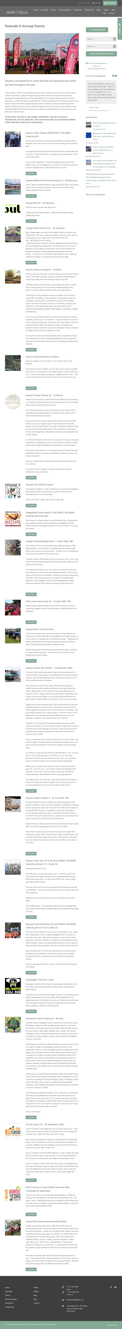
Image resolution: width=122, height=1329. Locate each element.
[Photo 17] (13, 986)
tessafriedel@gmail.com (75, 1300)
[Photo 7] (13, 401)
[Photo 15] (13, 867)
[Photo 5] (13, 276)
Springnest (40, 1324)
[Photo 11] (13, 607)
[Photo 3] (13, 209)
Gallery (106, 10)
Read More (31, 173)
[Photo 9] (13, 519)
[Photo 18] (13, 1025)
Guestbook (78, 10)
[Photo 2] (13, 187)
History (53, 10)
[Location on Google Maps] (93, 3)
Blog (113, 10)
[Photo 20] (13, 1193)
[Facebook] (96, 3)
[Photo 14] (13, 804)
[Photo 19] (13, 1131)
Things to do (89, 10)
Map (104, 13)
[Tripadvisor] (99, 3)
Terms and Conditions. (50, 1324)
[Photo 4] (13, 234)
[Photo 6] (13, 363)
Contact (112, 13)
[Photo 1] (13, 139)
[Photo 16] (13, 930)
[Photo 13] (13, 674)
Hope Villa (44, 10)
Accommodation (65, 10)
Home (35, 10)
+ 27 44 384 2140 (73, 1292)
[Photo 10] (13, 547)
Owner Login (113, 1325)
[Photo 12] (13, 635)
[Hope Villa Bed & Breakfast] (17, 11)
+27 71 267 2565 (84, 3)
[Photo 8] (13, 491)
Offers (99, 10)
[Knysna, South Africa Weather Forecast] (96, 65)
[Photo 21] (13, 1228)
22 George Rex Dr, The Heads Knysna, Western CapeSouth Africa (77, 1308)
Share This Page (98, 30)
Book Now (112, 3)
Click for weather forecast (96, 69)
